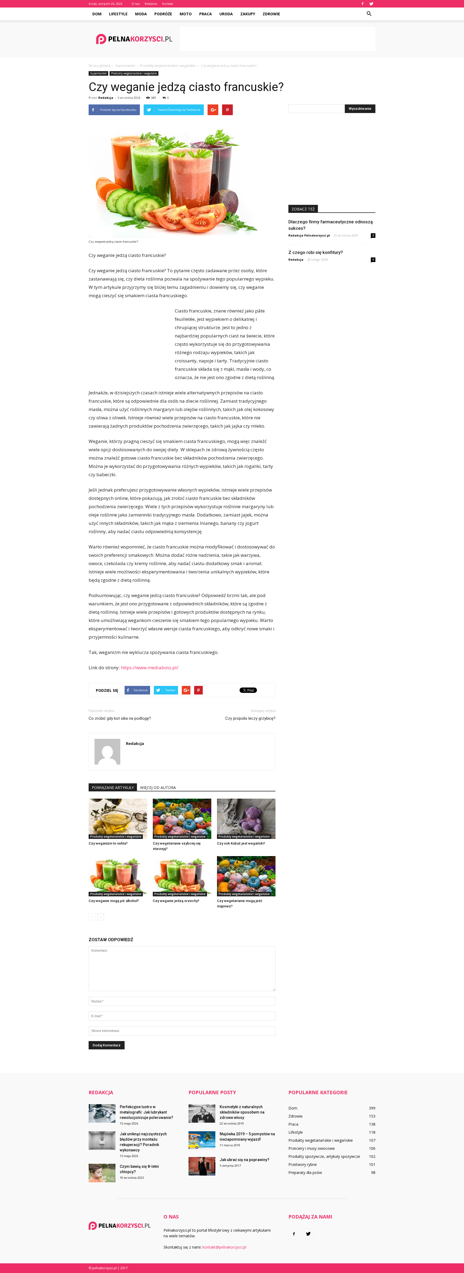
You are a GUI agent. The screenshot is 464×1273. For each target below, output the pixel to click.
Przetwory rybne (302, 1164)
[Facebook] (362, 4)
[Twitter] (371, 4)
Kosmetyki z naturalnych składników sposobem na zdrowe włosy (242, 1112)
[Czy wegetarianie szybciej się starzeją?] (182, 819)
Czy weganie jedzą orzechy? (176, 901)
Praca (205, 13)
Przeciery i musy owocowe (311, 1148)
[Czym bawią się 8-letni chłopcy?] (102, 1173)
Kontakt (167, 4)
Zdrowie (271, 13)
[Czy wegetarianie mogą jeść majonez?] (246, 876)
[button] (369, 14)
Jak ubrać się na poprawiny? (244, 1160)
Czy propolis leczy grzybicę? (250, 718)
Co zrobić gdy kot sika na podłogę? (120, 718)
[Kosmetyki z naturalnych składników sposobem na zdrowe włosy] (202, 1113)
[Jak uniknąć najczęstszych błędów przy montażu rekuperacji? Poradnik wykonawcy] (102, 1140)
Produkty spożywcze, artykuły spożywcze (324, 1156)
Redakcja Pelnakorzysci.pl (309, 235)
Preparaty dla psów (305, 1172)
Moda (141, 13)
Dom (97, 13)
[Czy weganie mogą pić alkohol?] (118, 876)
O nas (136, 4)
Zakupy (247, 13)
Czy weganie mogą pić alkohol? (114, 901)
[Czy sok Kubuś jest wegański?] (246, 819)
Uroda (226, 13)
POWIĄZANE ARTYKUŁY (113, 787)
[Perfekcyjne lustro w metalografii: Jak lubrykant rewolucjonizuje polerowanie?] (102, 1113)
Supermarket (98, 73)
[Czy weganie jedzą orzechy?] (182, 876)
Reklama (151, 4)
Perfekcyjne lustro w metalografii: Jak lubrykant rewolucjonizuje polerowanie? (146, 1112)
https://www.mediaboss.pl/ (149, 667)
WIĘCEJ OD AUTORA (158, 787)
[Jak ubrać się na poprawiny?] (202, 1166)
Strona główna (99, 65)
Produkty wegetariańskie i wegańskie (134, 73)
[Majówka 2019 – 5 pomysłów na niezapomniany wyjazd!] (202, 1140)
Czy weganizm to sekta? (108, 843)
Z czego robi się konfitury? (315, 252)
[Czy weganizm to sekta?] (118, 819)
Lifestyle (118, 13)
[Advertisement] (277, 39)
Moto (186, 13)
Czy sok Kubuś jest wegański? (241, 843)
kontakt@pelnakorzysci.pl (224, 1247)
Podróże (163, 13)
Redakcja (105, 98)
